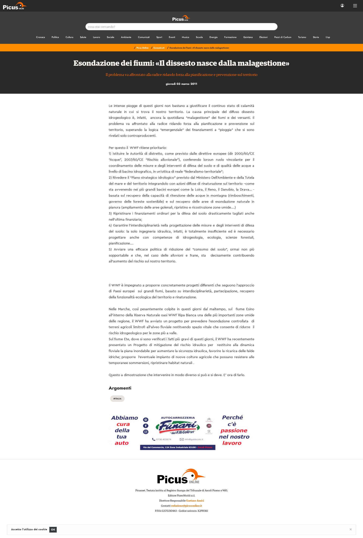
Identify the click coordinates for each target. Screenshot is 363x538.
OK (53, 529)
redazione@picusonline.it (186, 506)
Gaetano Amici (195, 500)
